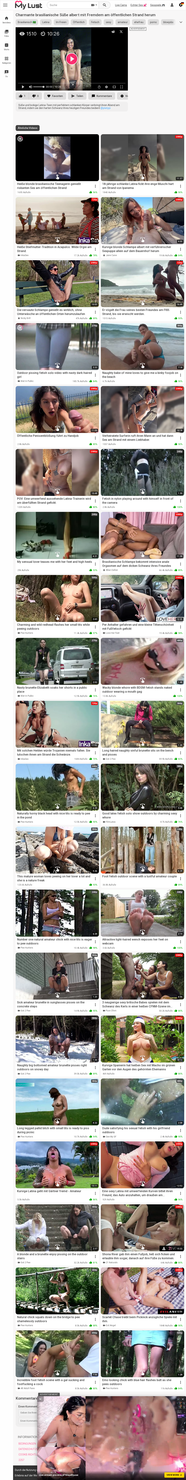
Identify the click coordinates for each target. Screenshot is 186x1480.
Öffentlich (79, 22)
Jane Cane (111, 255)
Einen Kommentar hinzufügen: (36, 1406)
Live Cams (121, 5)
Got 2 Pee (111, 759)
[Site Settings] (180, 5)
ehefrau (138, 22)
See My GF (111, 1136)
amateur (123, 22)
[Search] (104, 5)
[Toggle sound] (40, 1399)
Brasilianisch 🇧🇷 (27, 22)
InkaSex (25, 255)
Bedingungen (27, 1443)
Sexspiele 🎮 (157, 5)
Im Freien (61, 22)
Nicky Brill (26, 318)
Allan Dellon (112, 570)
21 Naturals (112, 1262)
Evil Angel (111, 1325)
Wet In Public (27, 381)
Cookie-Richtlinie (30, 1454)
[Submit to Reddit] (113, 31)
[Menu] (172, 5)
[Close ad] (182, 1399)
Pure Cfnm (111, 1010)
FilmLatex (111, 822)
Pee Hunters (27, 633)
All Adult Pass (28, 1388)
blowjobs (168, 22)
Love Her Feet (113, 633)
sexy (108, 22)
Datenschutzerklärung (35, 1449)
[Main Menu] (5, 5)
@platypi (106, 108)
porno (153, 22)
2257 (21, 1460)
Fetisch (95, 22)
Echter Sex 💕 (139, 5)
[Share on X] (121, 31)
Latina (45, 22)
